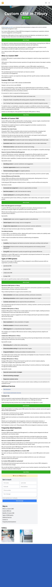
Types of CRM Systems (8, 515)
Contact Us (5, 519)
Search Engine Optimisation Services (12, 392)
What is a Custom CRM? (8, 508)
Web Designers (7, 389)
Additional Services (7, 517)
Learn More (26, 472)
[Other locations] (46, 3)
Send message (19, 500)
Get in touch (26, 17)
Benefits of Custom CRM (8, 513)
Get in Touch (26, 40)
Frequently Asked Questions (9, 521)
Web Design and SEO (8, 27)
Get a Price (26, 115)
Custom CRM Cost (7, 511)
